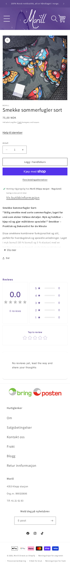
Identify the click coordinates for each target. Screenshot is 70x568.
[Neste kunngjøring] (63, 3)
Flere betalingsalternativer (35, 179)
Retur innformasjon (21, 465)
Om (9, 418)
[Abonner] (52, 521)
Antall (5, 143)
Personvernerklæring (16, 561)
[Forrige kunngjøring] (6, 3)
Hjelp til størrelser (12, 132)
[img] (15, 302)
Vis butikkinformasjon (23, 197)
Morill (16, 555)
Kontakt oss (16, 437)
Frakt (20, 122)
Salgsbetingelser (19, 427)
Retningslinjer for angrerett (50, 555)
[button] (7, 18)
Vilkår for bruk (35, 561)
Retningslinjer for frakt (55, 561)
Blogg (11, 456)
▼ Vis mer (10, 250)
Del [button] (8, 258)
